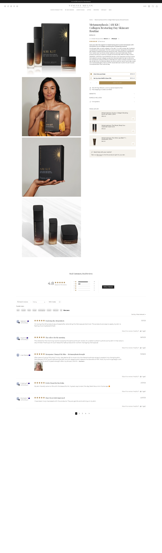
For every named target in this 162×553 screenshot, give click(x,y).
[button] (56, 10)
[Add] (133, 118)
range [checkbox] (34, 310)
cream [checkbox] (49, 310)
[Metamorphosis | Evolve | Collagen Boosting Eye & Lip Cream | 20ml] (94, 115)
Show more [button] (66, 310)
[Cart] (157, 6)
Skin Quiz (99, 155)
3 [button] (82, 413)
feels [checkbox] (29, 310)
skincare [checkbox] (55, 310)
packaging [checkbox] (42, 310)
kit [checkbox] (61, 310)
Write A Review (108, 287)
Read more (82, 361)
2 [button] (79, 413)
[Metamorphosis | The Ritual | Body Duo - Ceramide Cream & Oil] (94, 128)
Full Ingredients (96, 101)
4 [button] (85, 413)
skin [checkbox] (18, 310)
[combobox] (39, 301)
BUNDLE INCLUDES (95, 97)
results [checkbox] (23, 310)
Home (91, 19)
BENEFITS (92, 93)
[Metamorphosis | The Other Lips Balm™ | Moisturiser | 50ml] (94, 140)
